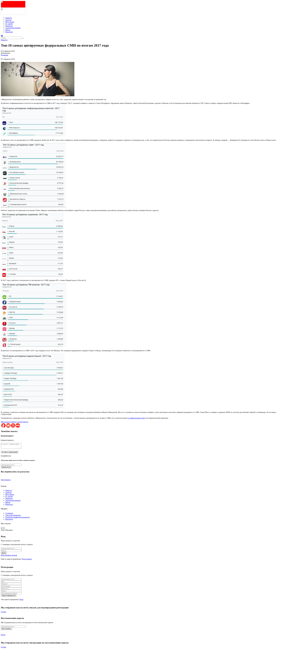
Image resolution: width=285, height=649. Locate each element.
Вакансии (9, 32)
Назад (3, 635)
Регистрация (27, 559)
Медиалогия (5, 422)
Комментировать (7, 440)
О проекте (9, 513)
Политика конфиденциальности (17, 517)
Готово (3, 612)
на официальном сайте (136, 418)
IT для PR (9, 24)
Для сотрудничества (13, 515)
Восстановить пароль (9, 555)
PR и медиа (9, 22)
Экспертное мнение (12, 28)
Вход (21, 599)
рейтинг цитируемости (19, 422)
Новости (8, 18)
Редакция (4, 55)
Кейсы (7, 30)
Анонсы (8, 20)
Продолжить (5, 480)
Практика (9, 26)
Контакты (9, 519)
